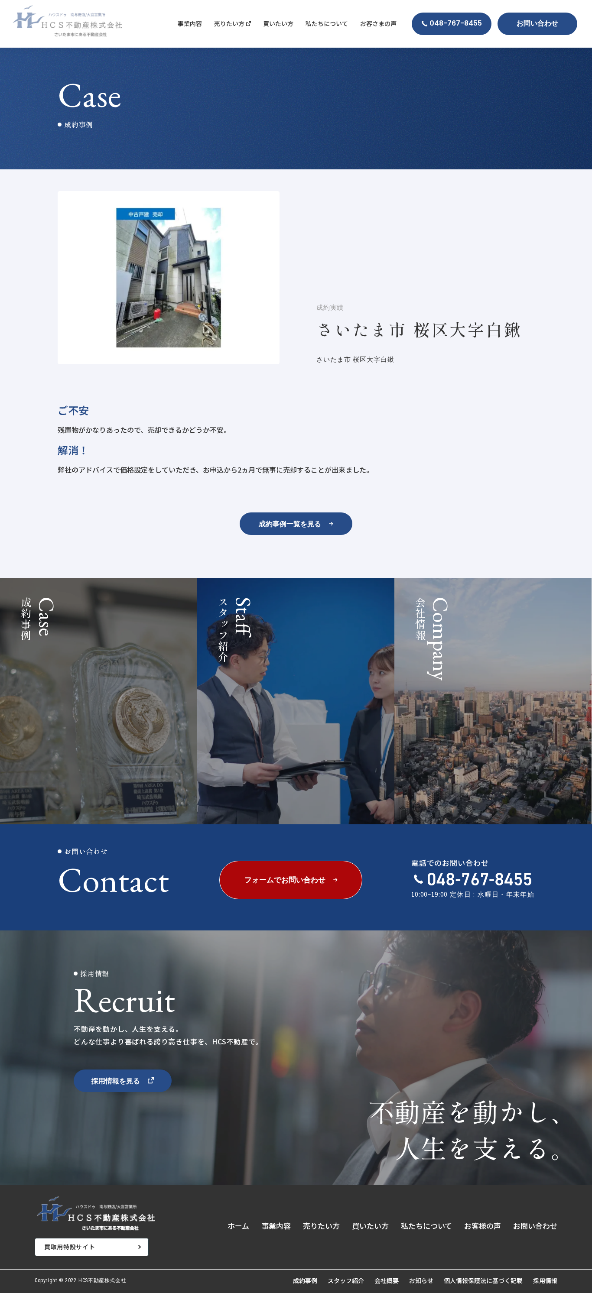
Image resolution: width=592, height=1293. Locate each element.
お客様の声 (482, 1226)
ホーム (238, 1226)
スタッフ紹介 (346, 1281)
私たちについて (327, 23)
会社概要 (386, 1281)
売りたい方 (321, 1226)
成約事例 (305, 1281)
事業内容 (190, 23)
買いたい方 (278, 23)
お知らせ (421, 1281)
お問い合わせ (535, 1226)
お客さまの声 (378, 23)
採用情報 (545, 1281)
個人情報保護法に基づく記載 (483, 1281)
